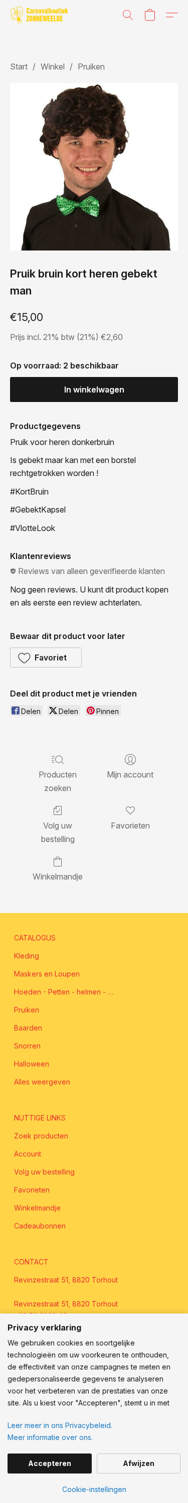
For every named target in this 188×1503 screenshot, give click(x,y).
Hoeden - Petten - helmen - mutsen (64, 992)
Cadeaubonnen (40, 1226)
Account (27, 1154)
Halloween (31, 1064)
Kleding (26, 956)
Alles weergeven (42, 1082)
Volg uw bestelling (58, 832)
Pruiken (91, 67)
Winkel (53, 67)
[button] (40, 15)
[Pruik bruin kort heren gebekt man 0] (94, 166)
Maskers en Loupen (47, 974)
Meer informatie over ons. (50, 1437)
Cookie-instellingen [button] (94, 1489)
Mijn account (130, 775)
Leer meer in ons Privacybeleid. (60, 1425)
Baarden (28, 1028)
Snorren (27, 1046)
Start (19, 67)
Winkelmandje (58, 877)
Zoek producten (41, 1136)
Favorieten (130, 825)
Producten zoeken (58, 781)
